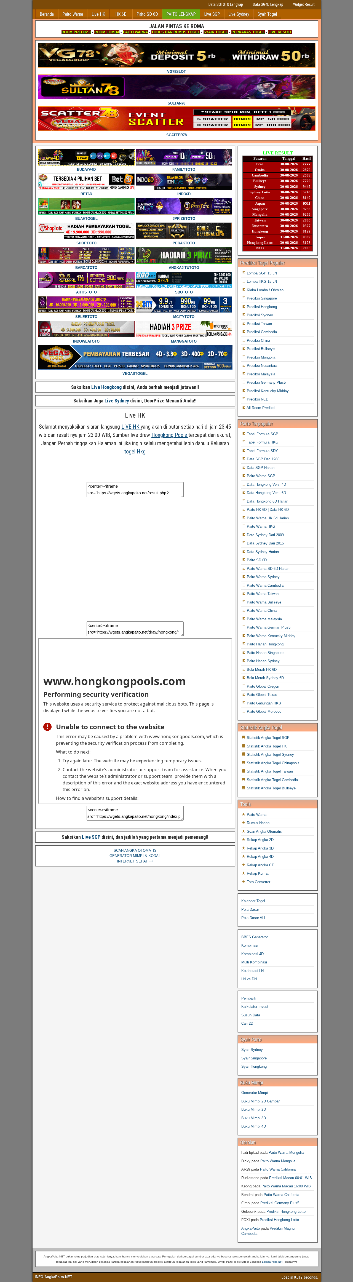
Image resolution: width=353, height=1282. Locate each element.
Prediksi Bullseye (260, 349)
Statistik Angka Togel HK (266, 746)
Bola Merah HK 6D (261, 669)
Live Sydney (238, 14)
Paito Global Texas (261, 695)
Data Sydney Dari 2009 (265, 535)
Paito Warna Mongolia (286, 1152)
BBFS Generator (254, 937)
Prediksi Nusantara (261, 366)
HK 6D (121, 14)
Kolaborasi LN (252, 971)
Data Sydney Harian (262, 552)
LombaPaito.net (272, 1261)
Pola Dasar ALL (253, 918)
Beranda (47, 14)
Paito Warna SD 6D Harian (267, 569)
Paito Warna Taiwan (262, 594)
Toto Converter (258, 882)
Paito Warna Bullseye (263, 602)
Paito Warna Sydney (263, 577)
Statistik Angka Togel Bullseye (271, 788)
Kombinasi (249, 945)
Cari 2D (247, 1023)
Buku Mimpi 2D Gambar (260, 1101)
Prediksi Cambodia (261, 332)
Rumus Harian (257, 823)
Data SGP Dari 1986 (262, 459)
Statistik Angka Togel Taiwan (269, 771)
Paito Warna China (261, 610)
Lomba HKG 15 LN (261, 281)
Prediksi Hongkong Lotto (286, 1211)
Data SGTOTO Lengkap (225, 4)
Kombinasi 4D (252, 954)
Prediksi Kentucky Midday (267, 391)
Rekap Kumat (257, 873)
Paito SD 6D (147, 14)
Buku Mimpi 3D (253, 1118)
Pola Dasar (250, 909)
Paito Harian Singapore (265, 653)
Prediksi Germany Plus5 (266, 382)
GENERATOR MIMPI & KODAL (135, 856)
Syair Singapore (254, 1058)
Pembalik (248, 998)
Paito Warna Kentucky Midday (270, 636)
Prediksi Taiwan (259, 324)
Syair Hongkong (254, 1066)
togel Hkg (135, 451)
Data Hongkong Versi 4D (266, 484)
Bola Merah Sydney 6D (265, 678)
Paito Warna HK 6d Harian (267, 518)
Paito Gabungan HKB (263, 703)
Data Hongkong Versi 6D (266, 493)
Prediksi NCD (257, 399)
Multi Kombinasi (254, 962)
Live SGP (212, 14)
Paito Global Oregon (262, 686)
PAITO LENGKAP (181, 14)
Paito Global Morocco (263, 711)
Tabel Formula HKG (262, 442)
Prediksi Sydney (259, 315)
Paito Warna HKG (260, 526)
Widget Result (304, 4)
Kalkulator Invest (254, 1007)
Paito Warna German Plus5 (268, 627)
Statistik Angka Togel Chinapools (272, 763)
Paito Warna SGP (260, 476)
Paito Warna (72, 14)
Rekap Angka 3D (260, 848)
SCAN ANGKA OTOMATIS (135, 850)
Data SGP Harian (260, 468)
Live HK (98, 14)
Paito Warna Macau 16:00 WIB (286, 1186)
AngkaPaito (250, 1228)
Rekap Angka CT (260, 865)
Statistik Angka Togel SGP (268, 738)
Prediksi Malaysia (260, 374)
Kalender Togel (253, 901)
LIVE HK (131, 426)
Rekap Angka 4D (260, 856)
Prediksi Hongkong (261, 307)
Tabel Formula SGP (262, 434)
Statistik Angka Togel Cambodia (272, 780)
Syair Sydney (252, 1050)
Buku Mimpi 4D (253, 1126)
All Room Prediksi (260, 408)
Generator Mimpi (254, 1093)
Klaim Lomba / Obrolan (265, 290)
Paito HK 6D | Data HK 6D (267, 510)
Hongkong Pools (169, 435)
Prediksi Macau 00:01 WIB (290, 1178)
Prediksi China (258, 340)
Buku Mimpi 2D (253, 1109)
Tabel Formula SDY (262, 451)
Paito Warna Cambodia (265, 585)
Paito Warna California (278, 1169)
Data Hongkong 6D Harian (267, 501)
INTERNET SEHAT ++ (135, 861)
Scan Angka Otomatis (264, 831)
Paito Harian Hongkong (265, 644)
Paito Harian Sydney (263, 661)
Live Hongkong (106, 387)
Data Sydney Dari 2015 (265, 543)
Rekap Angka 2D (260, 840)
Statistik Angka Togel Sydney (270, 754)
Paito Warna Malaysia (264, 619)
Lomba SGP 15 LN (261, 273)
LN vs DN (249, 979)
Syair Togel (267, 14)
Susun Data (250, 1015)
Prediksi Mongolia (260, 357)
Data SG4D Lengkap (268, 4)
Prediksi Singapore (261, 298)
